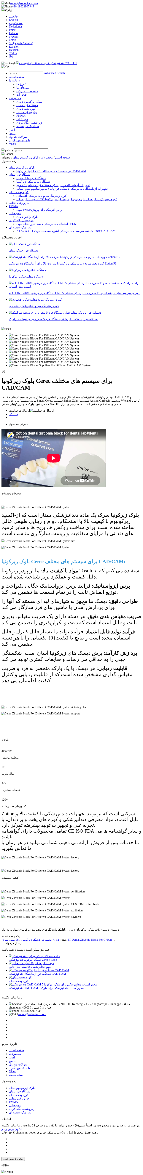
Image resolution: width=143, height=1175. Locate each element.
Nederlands (15, 26)
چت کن (13, 414)
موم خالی (22, 119)
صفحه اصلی (16, 76)
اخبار (12, 129)
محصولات (15, 98)
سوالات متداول (18, 136)
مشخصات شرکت (27, 91)
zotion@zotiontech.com (24, 3)
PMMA (21, 115)
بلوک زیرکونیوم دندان (29, 101)
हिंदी (11, 56)
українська (16, 23)
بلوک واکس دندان (27, 216)
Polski (12, 29)
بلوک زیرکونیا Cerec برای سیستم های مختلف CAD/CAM (51, 171)
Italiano (13, 33)
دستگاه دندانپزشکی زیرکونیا (33, 181)
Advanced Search (54, 73)
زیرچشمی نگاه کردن (29, 122)
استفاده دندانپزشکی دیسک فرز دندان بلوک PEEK (46, 223)
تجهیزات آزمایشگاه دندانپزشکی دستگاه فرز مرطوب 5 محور (53, 185)
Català (12, 39)
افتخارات (21, 94)
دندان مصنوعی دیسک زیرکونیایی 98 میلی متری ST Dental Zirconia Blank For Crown (56, 939)
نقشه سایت (16, 1074)
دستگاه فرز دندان (27, 105)
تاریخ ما (21, 84)
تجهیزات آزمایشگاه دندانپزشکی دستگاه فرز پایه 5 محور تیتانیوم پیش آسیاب (62, 188)
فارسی (13, 16)
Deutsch (14, 50)
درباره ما (14, 80)
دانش (12, 133)
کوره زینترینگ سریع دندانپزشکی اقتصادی (41, 195)
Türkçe (13, 53)
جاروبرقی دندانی (26, 112)
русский (14, 36)
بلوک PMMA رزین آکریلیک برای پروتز (39, 209)
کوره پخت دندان (26, 108)
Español (13, 46)
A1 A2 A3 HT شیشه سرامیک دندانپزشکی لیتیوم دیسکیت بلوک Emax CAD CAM (65, 231)
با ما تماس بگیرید (19, 140)
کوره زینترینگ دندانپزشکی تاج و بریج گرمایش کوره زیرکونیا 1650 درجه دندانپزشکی (66, 199)
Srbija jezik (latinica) (21, 43)
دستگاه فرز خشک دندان (31, 178)
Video (12, 143)
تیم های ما (22, 87)
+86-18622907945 (23, 6)
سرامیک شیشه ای (27, 126)
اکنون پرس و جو (11, 1129)
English (13, 19)
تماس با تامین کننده (13, 1159)
